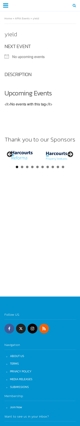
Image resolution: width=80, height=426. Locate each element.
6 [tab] (42, 167)
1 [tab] (17, 167)
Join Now (16, 407)
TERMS (14, 363)
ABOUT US (17, 356)
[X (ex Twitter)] (21, 328)
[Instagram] (32, 328)
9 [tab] (58, 167)
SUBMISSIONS (19, 387)
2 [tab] (22, 167)
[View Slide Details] (22, 155)
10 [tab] (63, 167)
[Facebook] (9, 328)
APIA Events (22, 18)
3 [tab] (27, 167)
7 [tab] (47, 167)
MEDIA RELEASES (21, 379)
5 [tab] (37, 167)
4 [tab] (32, 167)
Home (8, 18)
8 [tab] (53, 167)
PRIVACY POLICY (21, 371)
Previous (10, 154)
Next (70, 154)
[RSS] (44, 328)
